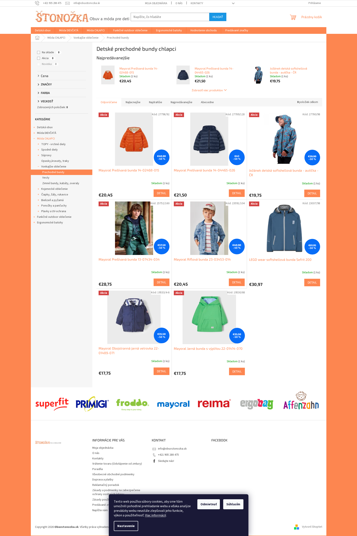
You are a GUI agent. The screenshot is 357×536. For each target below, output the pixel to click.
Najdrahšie (155, 102)
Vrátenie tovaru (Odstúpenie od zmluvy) (117, 464)
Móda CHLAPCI (46, 139)
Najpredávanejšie (181, 102)
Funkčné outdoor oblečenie (54, 217)
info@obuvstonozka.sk (172, 449)
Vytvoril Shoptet (312, 527)
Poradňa (97, 469)
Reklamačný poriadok (105, 485)
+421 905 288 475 (168, 455)
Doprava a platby (102, 480)
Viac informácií (155, 515)
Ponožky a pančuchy (54, 206)
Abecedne (207, 102)
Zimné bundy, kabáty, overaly (60, 183)
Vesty (45, 178)
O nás (178, 3)
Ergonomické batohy (50, 222)
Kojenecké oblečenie (54, 189)
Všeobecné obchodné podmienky (113, 474)
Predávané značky (103, 505)
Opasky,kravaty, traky (55, 161)
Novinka (49, 64)
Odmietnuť (208, 504)
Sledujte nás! (166, 461)
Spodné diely (49, 150)
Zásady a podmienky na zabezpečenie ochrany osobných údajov (116, 492)
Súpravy (46, 155)
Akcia (47, 58)
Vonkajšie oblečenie (53, 167)
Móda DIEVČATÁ (46, 133)
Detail (161, 193)
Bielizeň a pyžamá (52, 200)
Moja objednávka (156, 3)
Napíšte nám (100, 510)
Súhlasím (233, 504)
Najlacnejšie (133, 102)
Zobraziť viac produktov (207, 90)
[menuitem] (43, 30)
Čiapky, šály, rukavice (54, 195)
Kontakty (197, 3)
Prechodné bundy (53, 172)
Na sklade (50, 52)
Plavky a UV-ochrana (53, 211)
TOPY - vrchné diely (53, 144)
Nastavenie (126, 526)
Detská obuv (45, 127)
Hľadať (218, 17)
